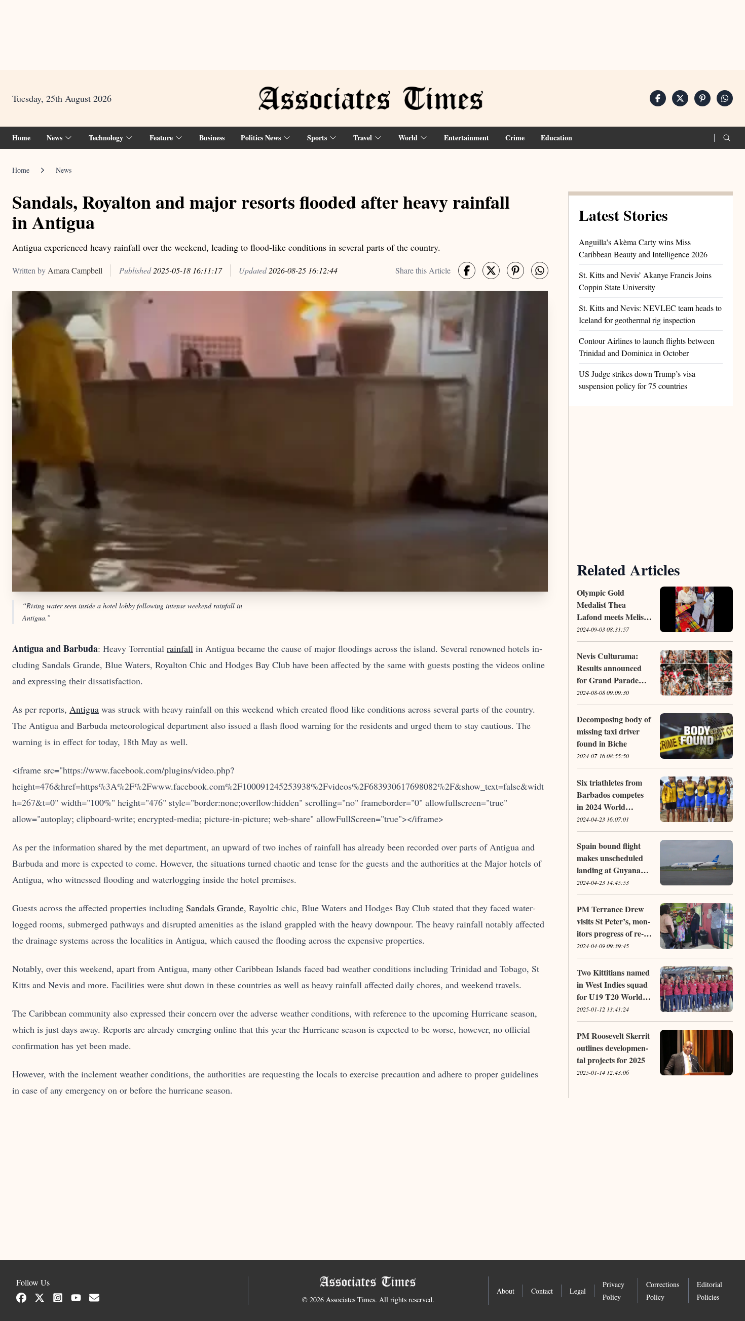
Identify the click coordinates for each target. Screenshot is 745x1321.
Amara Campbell (75, 270)
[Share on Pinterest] (702, 98)
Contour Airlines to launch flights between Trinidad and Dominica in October (647, 346)
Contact (542, 1291)
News (63, 170)
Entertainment (466, 137)
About (505, 1291)
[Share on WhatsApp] (725, 98)
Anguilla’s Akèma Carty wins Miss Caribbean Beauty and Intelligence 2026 (643, 248)
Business (212, 137)
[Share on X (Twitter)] (680, 98)
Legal (578, 1291)
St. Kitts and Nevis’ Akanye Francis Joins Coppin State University (645, 280)
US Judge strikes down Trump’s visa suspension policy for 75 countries (637, 379)
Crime (515, 137)
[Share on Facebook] (658, 98)
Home (21, 137)
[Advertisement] (372, 31)
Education (556, 137)
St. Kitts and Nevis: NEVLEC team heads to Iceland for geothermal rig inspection (650, 313)
